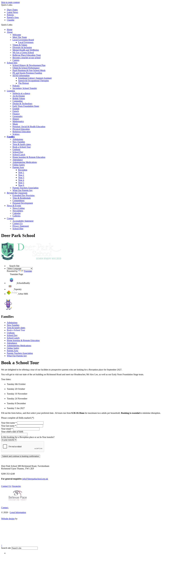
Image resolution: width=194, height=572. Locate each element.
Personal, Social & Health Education (28, 126)
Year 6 (21, 185)
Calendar (16, 213)
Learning (11, 91)
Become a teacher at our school (26, 57)
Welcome (16, 34)
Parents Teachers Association (25, 188)
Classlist (10, 20)
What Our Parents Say (22, 190)
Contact (10, 218)
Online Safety (18, 165)
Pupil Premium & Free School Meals (28, 70)
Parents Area (18, 167)
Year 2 (21, 175)
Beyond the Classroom (17, 193)
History (15, 119)
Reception (22, 170)
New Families (18, 142)
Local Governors (25, 42)
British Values (18, 98)
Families (11, 137)
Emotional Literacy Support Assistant (35, 78)
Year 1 (21, 172)
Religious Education (21, 131)
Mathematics (18, 121)
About (9, 32)
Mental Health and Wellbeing (25, 50)
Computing (17, 101)
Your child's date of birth (12, 431)
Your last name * (8, 426)
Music (15, 124)
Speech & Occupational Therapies (33, 80)
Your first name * (9, 423)
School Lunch (18, 154)
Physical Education (21, 129)
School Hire (17, 228)
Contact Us (17, 223)
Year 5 (21, 182)
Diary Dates (12, 10)
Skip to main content (10, 2)
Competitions (18, 200)
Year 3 (21, 177)
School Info (12, 63)
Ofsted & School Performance (25, 68)
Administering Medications (24, 162)
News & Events (14, 205)
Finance (16, 114)
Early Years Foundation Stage (25, 106)
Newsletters (17, 211)
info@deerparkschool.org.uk (35, 479)
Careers (15, 60)
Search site (6, 548)
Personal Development (22, 203)
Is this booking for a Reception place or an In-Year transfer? (28, 437)
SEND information (21, 75)
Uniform (16, 149)
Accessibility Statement (22, 221)
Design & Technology (22, 103)
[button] (13, 25)
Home (9, 29)
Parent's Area (13, 17)
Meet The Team (19, 37)
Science (15, 134)
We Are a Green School (23, 52)
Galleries (16, 216)
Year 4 (21, 180)
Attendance (17, 159)
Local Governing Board (23, 40)
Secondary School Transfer (24, 88)
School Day (17, 152)
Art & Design (18, 96)
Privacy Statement (20, 226)
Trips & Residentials (21, 198)
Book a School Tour (21, 147)
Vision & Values (19, 45)
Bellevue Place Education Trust (26, 55)
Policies (10, 15)
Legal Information (18, 512)
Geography (17, 116)
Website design (8, 518)
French (15, 111)
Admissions (17, 139)
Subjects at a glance (21, 93)
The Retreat (23, 83)
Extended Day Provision (23, 195)
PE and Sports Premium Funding (27, 73)
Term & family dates (21, 144)
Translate (28, 271)
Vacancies (16, 486)
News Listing (18, 208)
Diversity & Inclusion (22, 47)
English (15, 108)
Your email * (7, 429)
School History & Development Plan (28, 65)
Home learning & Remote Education (28, 157)
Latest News (12, 12)
